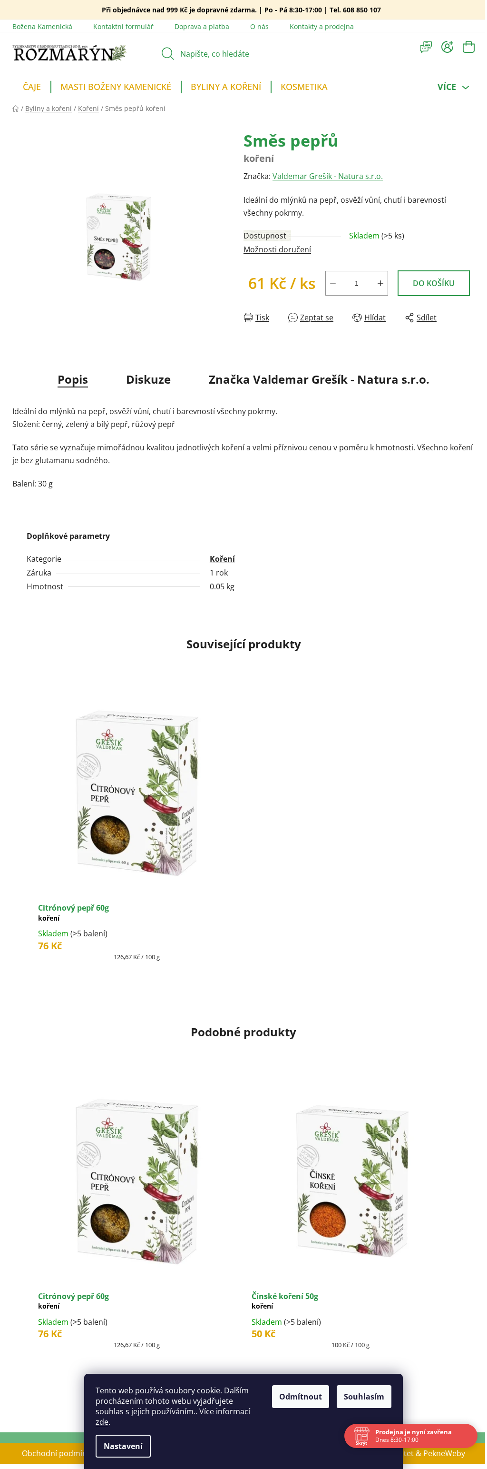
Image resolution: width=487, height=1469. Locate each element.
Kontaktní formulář (123, 26)
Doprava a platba (202, 26)
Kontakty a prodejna (322, 26)
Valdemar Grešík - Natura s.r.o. (328, 176)
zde (98, 1422)
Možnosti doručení (277, 249)
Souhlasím (361, 1396)
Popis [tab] (73, 379)
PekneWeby (444, 1453)
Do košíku (434, 283)
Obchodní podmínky (58, 1453)
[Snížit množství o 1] (333, 283)
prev (20, 1228)
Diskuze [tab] (148, 379)
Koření (222, 559)
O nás (259, 26)
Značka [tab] (319, 379)
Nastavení (119, 1446)
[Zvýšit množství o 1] (380, 283)
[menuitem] (31, 88)
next (467, 1228)
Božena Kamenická (42, 26)
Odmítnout (297, 1396)
